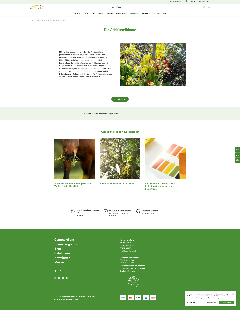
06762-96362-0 (126, 248)
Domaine (87, 113)
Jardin (115, 114)
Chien (103, 114)
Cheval (95, 114)
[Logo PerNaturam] (37, 7)
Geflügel (109, 114)
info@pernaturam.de (128, 251)
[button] (113, 7)
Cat (99, 114)
